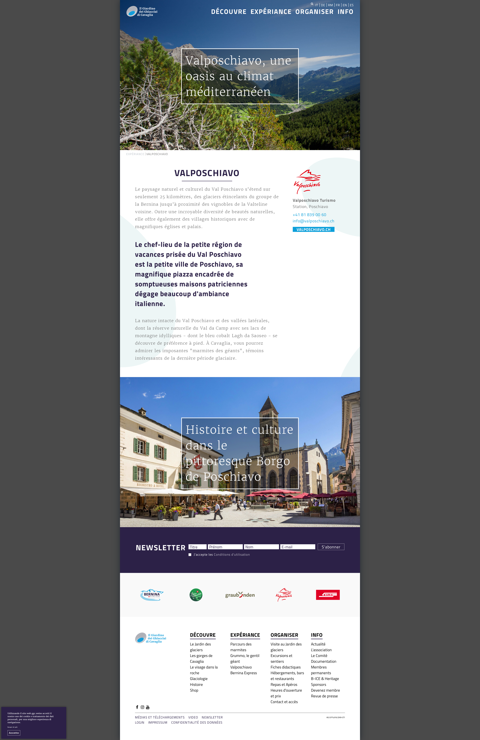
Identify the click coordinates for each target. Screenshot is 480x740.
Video (193, 717)
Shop (194, 690)
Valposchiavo (241, 667)
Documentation (323, 661)
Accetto (14, 732)
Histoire (196, 684)
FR (338, 5)
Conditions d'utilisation (232, 554)
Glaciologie (199, 678)
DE (323, 5)
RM (330, 5)
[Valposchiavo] (284, 595)
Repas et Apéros (284, 684)
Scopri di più (13, 727)
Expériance (271, 11)
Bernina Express (243, 672)
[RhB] (328, 595)
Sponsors (318, 684)
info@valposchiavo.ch (313, 220)
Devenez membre (325, 690)
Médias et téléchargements (160, 717)
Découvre (229, 11)
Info (346, 11)
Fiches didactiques (286, 667)
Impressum (158, 722)
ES (352, 5)
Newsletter (212, 717)
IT (316, 5)
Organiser (314, 11)
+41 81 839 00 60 (309, 214)
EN (345, 5)
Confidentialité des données (196, 722)
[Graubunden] (240, 595)
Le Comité (319, 655)
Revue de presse (324, 695)
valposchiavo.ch (314, 229)
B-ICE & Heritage (325, 678)
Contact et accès (284, 701)
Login (139, 722)
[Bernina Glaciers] (152, 595)
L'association (321, 649)
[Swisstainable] (196, 595)
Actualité (318, 644)
